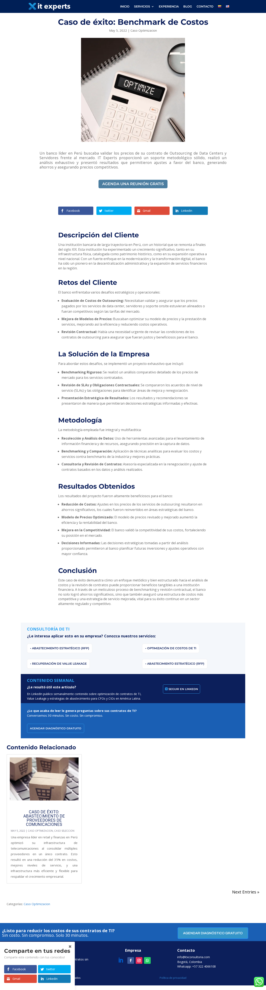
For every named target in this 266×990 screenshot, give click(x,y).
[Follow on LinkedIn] (120, 960)
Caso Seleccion (64, 831)
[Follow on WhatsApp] (147, 960)
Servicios (142, 6)
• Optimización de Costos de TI (170, 648)
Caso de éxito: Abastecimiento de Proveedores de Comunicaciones (44, 818)
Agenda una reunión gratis (133, 184)
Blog (187, 6)
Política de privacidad (173, 978)
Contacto (205, 6)
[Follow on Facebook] (130, 960)
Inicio (124, 6)
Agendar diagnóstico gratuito (55, 728)
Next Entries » (245, 892)
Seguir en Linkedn (183, 689)
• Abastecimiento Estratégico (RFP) (59, 648)
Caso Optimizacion (144, 30)
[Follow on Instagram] (139, 960)
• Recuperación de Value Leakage (58, 663)
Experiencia (169, 6)
